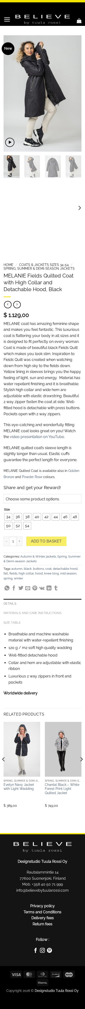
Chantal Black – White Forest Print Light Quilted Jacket (62, 789)
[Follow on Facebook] (35, 951)
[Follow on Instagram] (42, 951)
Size (7, 509)
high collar (26, 573)
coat (48, 568)
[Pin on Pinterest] (34, 589)
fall (6, 573)
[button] (7, 19)
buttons (38, 568)
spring (8, 578)
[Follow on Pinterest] (49, 951)
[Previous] (11, 93)
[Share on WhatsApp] (6, 589)
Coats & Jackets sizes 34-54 (44, 265)
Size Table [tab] (12, 622)
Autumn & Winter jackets (38, 556)
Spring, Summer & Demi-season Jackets (39, 268)
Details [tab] (10, 603)
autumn (16, 568)
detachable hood (65, 568)
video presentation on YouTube (37, 437)
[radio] (8, 516)
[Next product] (7, 304)
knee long (51, 573)
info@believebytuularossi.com (42, 890)
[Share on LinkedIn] (49, 589)
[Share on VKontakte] (42, 589)
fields (13, 573)
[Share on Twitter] (20, 589)
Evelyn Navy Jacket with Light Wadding (19, 787)
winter (18, 578)
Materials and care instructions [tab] (32, 613)
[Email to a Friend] (27, 589)
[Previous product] (17, 304)
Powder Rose (32, 477)
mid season (68, 573)
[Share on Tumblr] (55, 589)
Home (8, 265)
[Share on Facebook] (13, 589)
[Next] (74, 93)
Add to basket (46, 541)
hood (39, 573)
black (28, 568)
